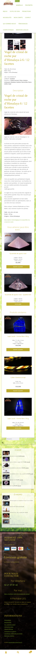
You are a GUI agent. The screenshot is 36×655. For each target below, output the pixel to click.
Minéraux (19, 5)
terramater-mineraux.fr (15, 642)
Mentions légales (22, 30)
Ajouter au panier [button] (18, 266)
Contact (28, 17)
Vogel (9, 84)
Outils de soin (15, 11)
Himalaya (13, 82)
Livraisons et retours (10, 631)
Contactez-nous (8, 627)
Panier (27, 651)
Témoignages (23, 24)
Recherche (4, 439)
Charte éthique (8, 30)
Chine (20, 80)
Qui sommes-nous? (9, 24)
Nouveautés (7, 17)
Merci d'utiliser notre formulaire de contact (17, 594)
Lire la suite (18, 304)
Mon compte (18, 17)
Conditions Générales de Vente (13, 633)
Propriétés (29, 5)
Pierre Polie (24, 82)
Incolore (18, 82)
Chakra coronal (14, 80)
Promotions (26, 11)
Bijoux (5, 11)
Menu (18, 1)
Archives (12, 78)
